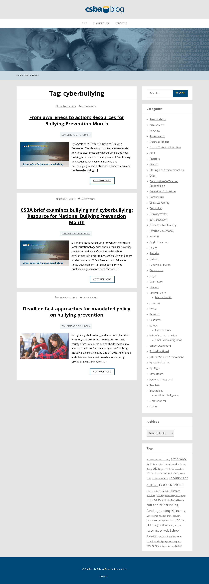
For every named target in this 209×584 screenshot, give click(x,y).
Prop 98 (178, 525)
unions (154, 406)
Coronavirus (157, 197)
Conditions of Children (76, 134)
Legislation (161, 525)
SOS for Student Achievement (167, 357)
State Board (156, 374)
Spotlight (155, 368)
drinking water (158, 214)
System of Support (173, 541)
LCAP (183, 520)
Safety (153, 325)
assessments (157, 136)
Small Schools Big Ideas (168, 340)
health (162, 515)
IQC (178, 520)
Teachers (155, 385)
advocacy (164, 459)
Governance (156, 270)
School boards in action (163, 335)
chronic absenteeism (164, 473)
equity (153, 248)
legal (153, 276)
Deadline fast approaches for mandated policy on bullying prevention (76, 311)
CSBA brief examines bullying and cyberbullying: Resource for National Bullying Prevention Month (77, 216)
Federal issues (177, 500)
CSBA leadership (159, 202)
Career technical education (165, 147)
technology (170, 546)
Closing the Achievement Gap (167, 170)
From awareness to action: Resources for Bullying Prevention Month (76, 120)
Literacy (154, 287)
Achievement (157, 125)
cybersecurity (163, 330)
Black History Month (156, 464)
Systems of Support (161, 379)
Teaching (160, 546)
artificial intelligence (166, 395)
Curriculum (156, 208)
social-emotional (159, 351)
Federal (154, 259)
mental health (158, 293)
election (168, 495)
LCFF (150, 525)
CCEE (152, 153)
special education (166, 536)
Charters (155, 158)
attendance (179, 459)
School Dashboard (160, 345)
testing (178, 545)
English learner (159, 242)
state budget (158, 541)
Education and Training (163, 225)
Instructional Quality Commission (161, 520)
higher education (172, 516)
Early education (158, 219)
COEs (153, 175)
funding (152, 511)
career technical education (172, 469)
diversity (160, 495)
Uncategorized (158, 401)
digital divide (164, 491)
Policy (153, 308)
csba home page (101, 23)
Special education (160, 362)
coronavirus (171, 485)
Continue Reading (104, 181)
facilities (154, 253)
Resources (156, 320)
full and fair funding (162, 505)
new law (155, 303)
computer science (160, 478)
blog (84, 23)
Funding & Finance (160, 264)
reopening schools (158, 530)
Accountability (158, 119)
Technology (156, 390)
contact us (121, 23)
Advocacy (155, 130)
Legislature (156, 281)
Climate (154, 164)
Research (155, 314)
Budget (155, 468)
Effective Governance (162, 231)
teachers (152, 546)
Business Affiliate (159, 141)
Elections (155, 236)
